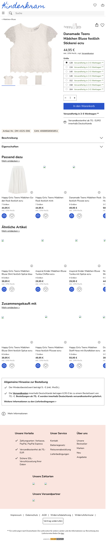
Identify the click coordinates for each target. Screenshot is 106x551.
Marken (80, 448)
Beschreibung (10, 138)
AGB (44, 515)
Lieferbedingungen (59, 454)
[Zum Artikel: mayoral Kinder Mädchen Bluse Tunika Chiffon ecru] (51, 253)
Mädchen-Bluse (9, 19)
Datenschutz (32, 515)
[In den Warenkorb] (4, 215)
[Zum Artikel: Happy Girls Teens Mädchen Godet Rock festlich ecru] (18, 180)
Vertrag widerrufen (53, 521)
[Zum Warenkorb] (102, 5)
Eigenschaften (10, 146)
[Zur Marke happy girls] (72, 26)
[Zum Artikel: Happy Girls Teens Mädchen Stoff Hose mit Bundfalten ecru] (85, 330)
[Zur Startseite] (25, 5)
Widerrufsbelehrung (61, 515)
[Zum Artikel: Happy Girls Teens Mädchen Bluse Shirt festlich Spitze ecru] (18, 330)
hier (62, 533)
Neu (79, 452)
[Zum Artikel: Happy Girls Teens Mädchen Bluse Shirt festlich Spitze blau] (18, 253)
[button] (96, 25)
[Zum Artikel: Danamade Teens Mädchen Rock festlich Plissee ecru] (85, 180)
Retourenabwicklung (60, 449)
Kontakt (54, 440)
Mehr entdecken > (11, 161)
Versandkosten (88, 53)
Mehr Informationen (17, 413)
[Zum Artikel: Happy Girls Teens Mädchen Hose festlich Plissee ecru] (51, 330)
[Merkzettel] (95, 5)
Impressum (16, 515)
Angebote (82, 457)
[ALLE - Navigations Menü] (3, 13)
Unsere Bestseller (82, 442)
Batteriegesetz (57, 445)
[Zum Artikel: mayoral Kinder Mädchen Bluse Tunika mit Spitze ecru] (85, 253)
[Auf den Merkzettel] (102, 25)
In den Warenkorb (84, 106)
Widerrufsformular (84, 515)
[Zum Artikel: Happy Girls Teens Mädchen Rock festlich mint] (51, 180)
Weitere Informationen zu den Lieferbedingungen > (30, 401)
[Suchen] (11, 13)
